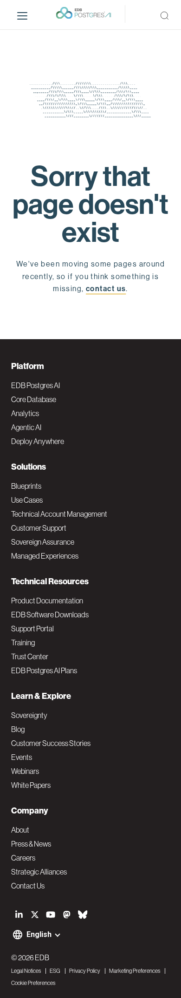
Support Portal (32, 628)
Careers (23, 858)
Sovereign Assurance (42, 542)
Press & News (31, 844)
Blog (18, 729)
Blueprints (26, 486)
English (39, 934)
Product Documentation (47, 600)
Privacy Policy (84, 971)
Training (23, 642)
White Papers (31, 785)
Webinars (25, 771)
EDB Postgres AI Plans (44, 670)
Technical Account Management (59, 514)
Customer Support (38, 528)
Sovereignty (29, 715)
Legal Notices (26, 971)
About (20, 830)
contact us (106, 288)
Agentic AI (26, 427)
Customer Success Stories (50, 743)
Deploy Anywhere (37, 441)
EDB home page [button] (91, 310)
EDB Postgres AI (35, 385)
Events (21, 757)
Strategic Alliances (39, 872)
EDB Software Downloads (50, 614)
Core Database (33, 399)
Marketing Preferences (134, 971)
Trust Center (29, 656)
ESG (55, 971)
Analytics (25, 413)
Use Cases (27, 500)
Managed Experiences (44, 556)
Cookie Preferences (33, 983)
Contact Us (28, 886)
